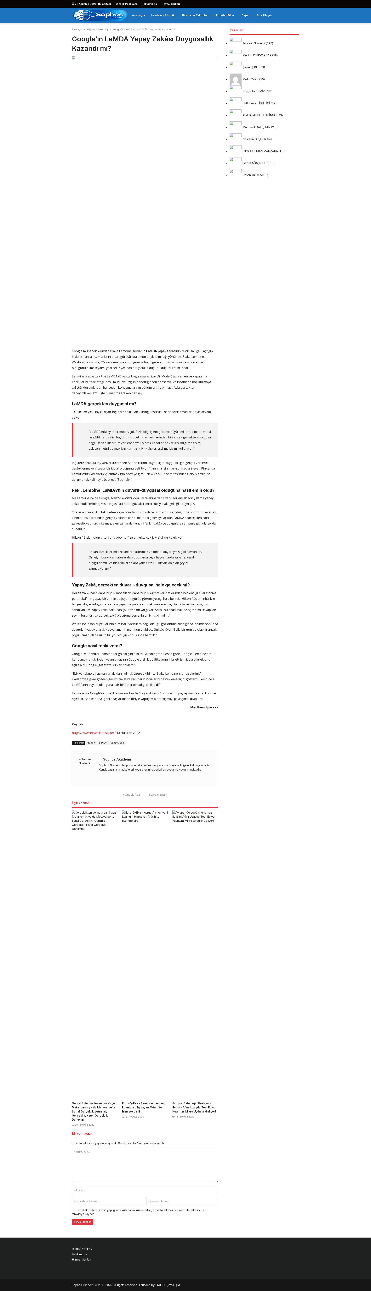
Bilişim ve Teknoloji (195, 15)
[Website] (100, 777)
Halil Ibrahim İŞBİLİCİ (256, 103)
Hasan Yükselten (254, 175)
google (91, 742)
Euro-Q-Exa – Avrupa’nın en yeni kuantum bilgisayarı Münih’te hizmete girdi (144, 1107)
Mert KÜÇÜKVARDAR (257, 55)
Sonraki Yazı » (158, 794)
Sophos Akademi (117, 759)
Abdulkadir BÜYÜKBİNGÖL (260, 115)
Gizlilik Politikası (126, 3)
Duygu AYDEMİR (254, 91)
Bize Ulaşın (264, 15)
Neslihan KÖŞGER (254, 139)
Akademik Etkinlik (162, 15)
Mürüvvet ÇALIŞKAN (256, 127)
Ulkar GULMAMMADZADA (260, 151)
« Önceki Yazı (131, 794)
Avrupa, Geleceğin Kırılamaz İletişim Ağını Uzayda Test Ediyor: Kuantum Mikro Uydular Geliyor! (194, 1107)
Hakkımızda (149, 3)
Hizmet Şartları (171, 3)
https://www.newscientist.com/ (94, 733)
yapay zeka (117, 742)
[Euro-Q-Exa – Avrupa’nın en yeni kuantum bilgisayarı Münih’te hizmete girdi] (145, 955)
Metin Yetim (250, 79)
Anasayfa (138, 15)
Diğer (245, 15)
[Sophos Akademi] (100, 15)
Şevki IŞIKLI (251, 67)
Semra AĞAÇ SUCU (256, 163)
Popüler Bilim (225, 15)
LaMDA (103, 742)
